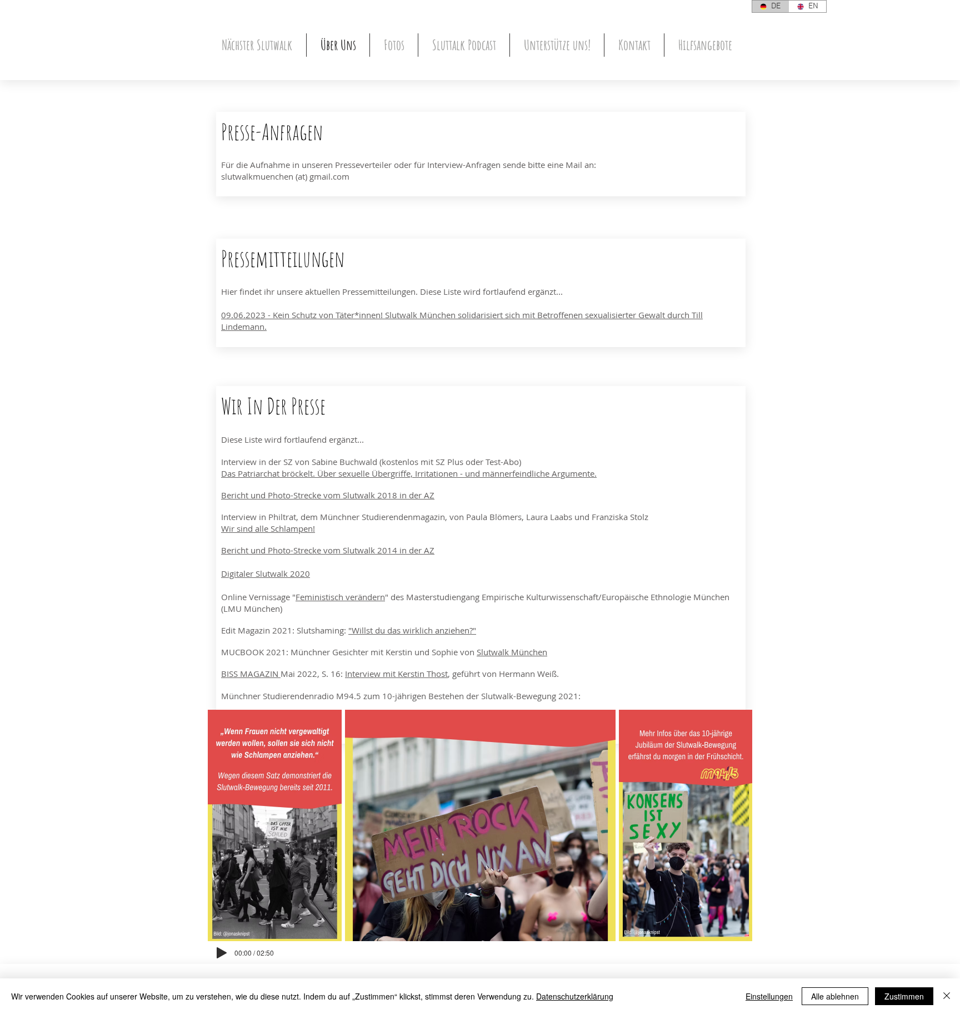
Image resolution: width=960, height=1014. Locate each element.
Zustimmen (904, 996)
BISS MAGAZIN (251, 673)
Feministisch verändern (340, 596)
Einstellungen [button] (769, 996)
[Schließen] (946, 996)
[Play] (222, 952)
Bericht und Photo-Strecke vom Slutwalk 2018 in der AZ (327, 495)
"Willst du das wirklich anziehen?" (412, 630)
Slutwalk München (512, 651)
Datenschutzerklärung (574, 996)
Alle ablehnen (835, 996)
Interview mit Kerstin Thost (396, 673)
